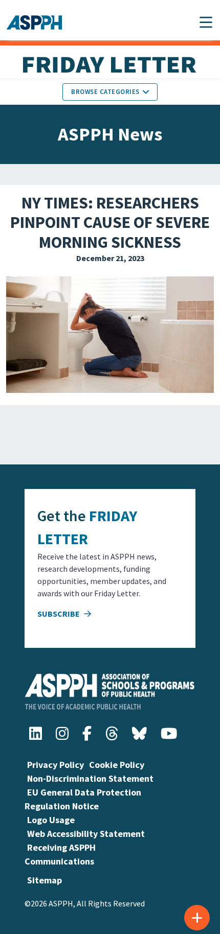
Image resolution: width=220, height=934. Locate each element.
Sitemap (44, 880)
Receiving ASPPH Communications (60, 854)
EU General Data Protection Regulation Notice (83, 799)
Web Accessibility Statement (86, 833)
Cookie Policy (116, 764)
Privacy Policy (55, 764)
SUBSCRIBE (59, 614)
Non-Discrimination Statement (90, 778)
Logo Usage (51, 820)
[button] (206, 22)
